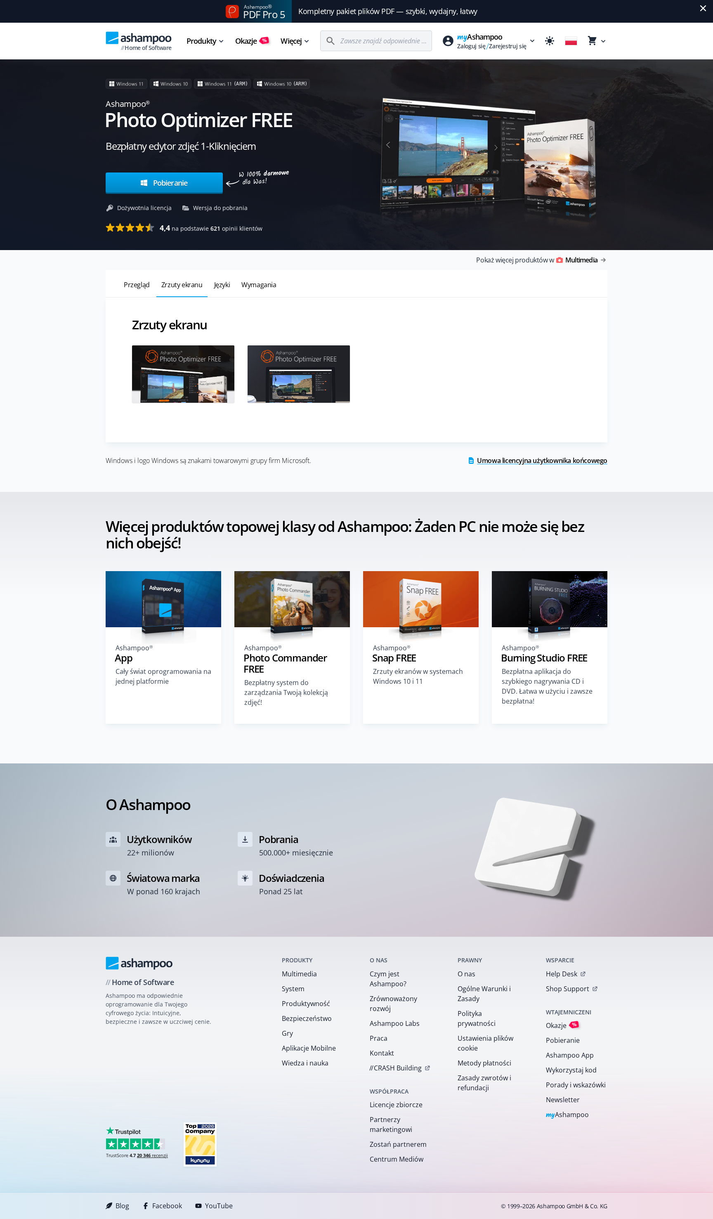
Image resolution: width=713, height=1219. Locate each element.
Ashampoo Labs (395, 1023)
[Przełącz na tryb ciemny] (550, 41)
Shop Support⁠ (567, 988)
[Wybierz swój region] (571, 41)
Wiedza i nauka (305, 1063)
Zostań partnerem (398, 1144)
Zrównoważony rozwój (393, 1003)
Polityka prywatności (477, 1018)
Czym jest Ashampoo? (388, 978)
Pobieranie (169, 183)
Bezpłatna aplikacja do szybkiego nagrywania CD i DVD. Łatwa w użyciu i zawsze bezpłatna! (547, 686)
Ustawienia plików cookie (485, 1043)
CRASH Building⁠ (395, 1068)
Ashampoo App (570, 1055)
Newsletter (563, 1099)
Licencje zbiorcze (396, 1104)
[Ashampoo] (139, 963)
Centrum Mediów (396, 1159)
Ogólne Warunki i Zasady (484, 993)
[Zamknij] (703, 8)
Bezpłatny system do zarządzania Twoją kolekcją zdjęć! (286, 692)
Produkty (201, 41)
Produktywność (306, 1003)
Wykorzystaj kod (571, 1070)
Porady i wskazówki (576, 1084)
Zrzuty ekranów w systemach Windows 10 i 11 (418, 676)
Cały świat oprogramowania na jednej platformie (163, 676)
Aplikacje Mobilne (309, 1048)
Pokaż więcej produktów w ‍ (536, 260)
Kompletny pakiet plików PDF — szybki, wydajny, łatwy (387, 11)
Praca (378, 1038)
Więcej (291, 41)
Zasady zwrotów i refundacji (484, 1082)
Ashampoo (567, 1115)
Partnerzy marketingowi (391, 1124)
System (293, 988)
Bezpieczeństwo (307, 1018)
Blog (122, 1205)
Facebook (167, 1205)
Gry (287, 1033)
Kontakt (382, 1053)
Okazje (251, 41)
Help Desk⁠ (561, 973)
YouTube (219, 1205)
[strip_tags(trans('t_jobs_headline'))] (200, 1144)
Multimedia (299, 973)
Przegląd (137, 284)
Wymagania (258, 284)
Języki (222, 284)
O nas (466, 973)
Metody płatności (484, 1063)
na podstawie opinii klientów (211, 228)
